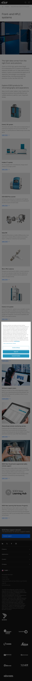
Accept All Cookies (16, 355)
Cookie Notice (17, 341)
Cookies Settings (16, 347)
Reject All (16, 351)
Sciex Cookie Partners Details (9, 343)
